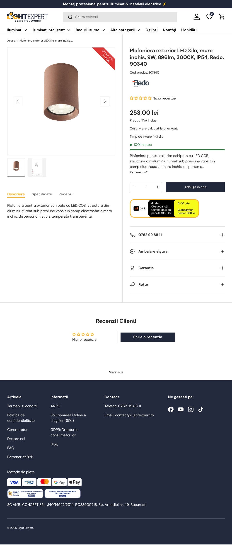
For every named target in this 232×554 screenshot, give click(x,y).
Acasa (11, 40)
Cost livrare (138, 128)
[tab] (16, 194)
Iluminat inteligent (48, 29)
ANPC (55, 406)
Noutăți (169, 29)
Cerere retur (17, 429)
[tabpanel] (61, 211)
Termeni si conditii (22, 406)
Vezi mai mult (139, 172)
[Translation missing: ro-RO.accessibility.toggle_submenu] (25, 30)
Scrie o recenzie (147, 337)
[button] (222, 17)
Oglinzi (151, 29)
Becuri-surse (87, 29)
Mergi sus (116, 372)
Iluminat (14, 29)
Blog (54, 444)
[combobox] (120, 17)
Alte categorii (122, 29)
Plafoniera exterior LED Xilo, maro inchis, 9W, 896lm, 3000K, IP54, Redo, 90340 (46, 40)
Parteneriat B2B (20, 457)
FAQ (10, 447)
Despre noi (16, 438)
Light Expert (25, 528)
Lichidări (188, 29)
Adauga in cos (195, 187)
